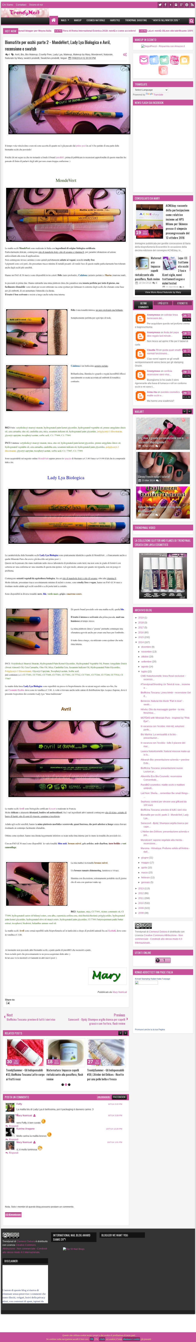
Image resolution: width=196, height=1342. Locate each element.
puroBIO (60, 157)
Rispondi (13, 1135)
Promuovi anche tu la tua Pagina (150, 1029)
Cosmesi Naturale (96, 20)
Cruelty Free (45, 54)
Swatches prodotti (50, 58)
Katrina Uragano (25, 1137)
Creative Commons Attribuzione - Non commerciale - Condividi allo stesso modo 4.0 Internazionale (159, 939)
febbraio (145, 877)
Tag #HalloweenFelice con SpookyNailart (160, 477)
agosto (145, 666)
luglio (144, 671)
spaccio (68, 458)
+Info (102, 1339)
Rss (192, 5)
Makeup (78, 20)
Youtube (170, 5)
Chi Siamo (7, 4)
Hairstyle (115, 20)
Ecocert (52, 808)
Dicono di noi (36, 4)
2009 (141, 908)
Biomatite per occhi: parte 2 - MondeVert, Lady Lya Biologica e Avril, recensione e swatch (57, 45)
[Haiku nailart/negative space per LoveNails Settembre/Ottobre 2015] (163, 502)
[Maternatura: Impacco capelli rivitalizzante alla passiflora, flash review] (142, 263)
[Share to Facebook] (45, 1042)
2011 (141, 898)
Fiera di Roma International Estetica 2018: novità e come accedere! (78, 30)
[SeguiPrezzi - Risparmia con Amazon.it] (163, 46)
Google (181, 5)
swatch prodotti (31, 58)
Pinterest (186, 5)
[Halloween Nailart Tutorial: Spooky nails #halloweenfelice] (163, 434)
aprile (144, 867)
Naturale (108, 54)
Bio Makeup (31, 54)
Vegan (63, 58)
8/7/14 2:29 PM (115, 1124)
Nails (63, 20)
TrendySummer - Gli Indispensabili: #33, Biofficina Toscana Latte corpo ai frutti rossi (119, 1074)
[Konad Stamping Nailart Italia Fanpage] (146, 983)
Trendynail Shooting (136, 20)
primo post (81, 145)
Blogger (103, 1106)
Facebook (165, 5)
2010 (141, 903)
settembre (146, 661)
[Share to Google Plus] (12, 1042)
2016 (141, 632)
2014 (141, 642)
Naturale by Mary (14, 58)
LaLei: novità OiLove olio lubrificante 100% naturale (154, 30)
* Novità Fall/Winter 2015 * (166, 20)
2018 (141, 622)
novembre (146, 651)
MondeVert (43, 458)
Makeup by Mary (81, 54)
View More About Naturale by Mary (163, 292)
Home (53, 20)
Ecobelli (112, 930)
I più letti (163, 303)
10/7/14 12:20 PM (114, 1138)
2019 (141, 617)
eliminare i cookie (131, 1339)
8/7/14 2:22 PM (115, 1113)
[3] (69, 1093)
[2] (66, 1093)
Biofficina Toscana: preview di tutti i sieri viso (164, 810)
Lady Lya (57, 54)
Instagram (176, 5)
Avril (17, 54)
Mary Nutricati (120, 992)
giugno (145, 857)
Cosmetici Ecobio (16, 689)
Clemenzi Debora (158, 931)
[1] (62, 1093)
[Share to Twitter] (8, 1042)
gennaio (145, 882)
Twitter (160, 5)
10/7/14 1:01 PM (114, 1151)
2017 (141, 627)
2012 (141, 893)
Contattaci (21, 4)
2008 (141, 913)
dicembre (146, 647)
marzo (144, 872)
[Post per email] (7, 1003)
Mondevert (96, 54)
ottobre (145, 656)
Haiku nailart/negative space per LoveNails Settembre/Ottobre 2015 (161, 509)
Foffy (19, 1113)
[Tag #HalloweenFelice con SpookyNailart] (163, 468)
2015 (141, 637)
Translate (158, 94)
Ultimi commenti (143, 305)
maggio (145, 862)
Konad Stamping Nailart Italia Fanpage (152, 979)
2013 (141, 888)
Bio (22, 54)
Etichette (182, 303)
